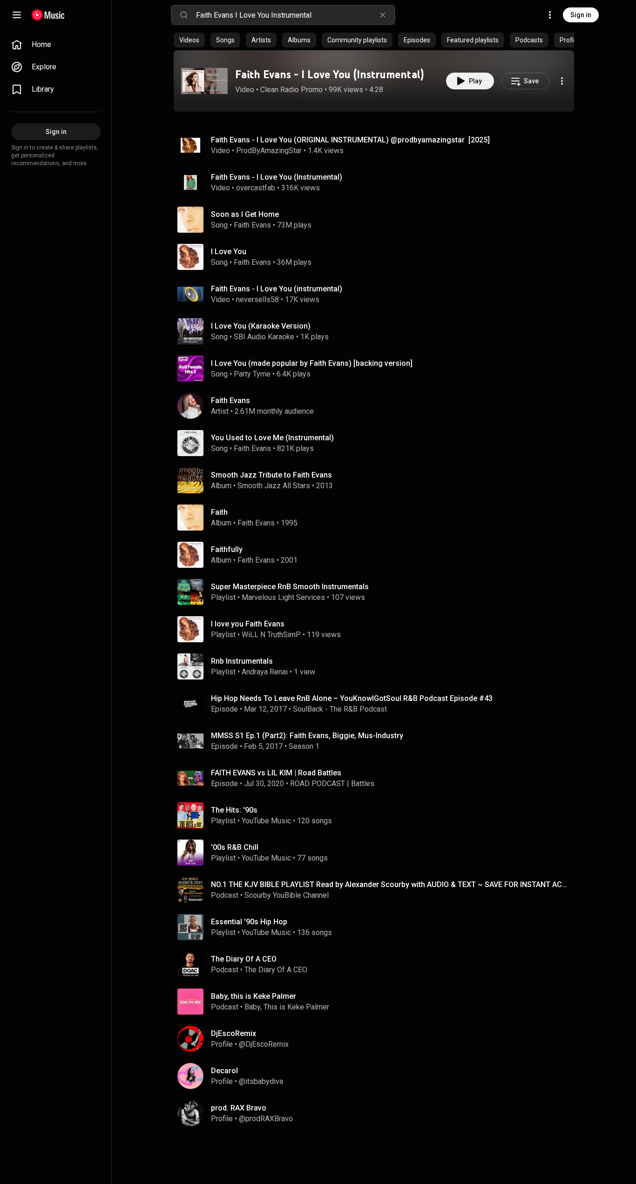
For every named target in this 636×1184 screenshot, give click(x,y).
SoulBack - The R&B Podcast (340, 709)
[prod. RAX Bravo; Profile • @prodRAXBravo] (378, 1113)
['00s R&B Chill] (378, 852)
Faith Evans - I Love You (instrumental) (276, 288)
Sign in (580, 15)
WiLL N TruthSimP (271, 634)
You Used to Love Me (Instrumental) (272, 437)
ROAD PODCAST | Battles (332, 783)
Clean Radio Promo (291, 89)
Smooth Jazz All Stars (273, 485)
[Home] (48, 14)
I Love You (228, 251)
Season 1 (304, 746)
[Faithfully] (378, 554)
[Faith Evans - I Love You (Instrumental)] (204, 81)
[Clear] (382, 14)
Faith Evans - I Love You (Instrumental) (329, 74)
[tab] (189, 40)
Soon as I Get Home (245, 214)
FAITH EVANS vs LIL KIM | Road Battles (276, 772)
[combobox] (295, 15)
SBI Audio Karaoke (264, 336)
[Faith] (378, 517)
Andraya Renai (265, 671)
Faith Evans (252, 225)
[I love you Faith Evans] (378, 629)
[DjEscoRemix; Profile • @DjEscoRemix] (378, 1038)
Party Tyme (252, 374)
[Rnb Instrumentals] (378, 666)
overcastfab (255, 187)
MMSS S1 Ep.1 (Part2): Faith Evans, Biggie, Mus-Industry (307, 735)
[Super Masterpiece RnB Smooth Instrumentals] (378, 592)
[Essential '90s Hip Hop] (378, 927)
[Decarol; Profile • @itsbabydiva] (378, 1076)
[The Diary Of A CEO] (378, 964)
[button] (204, 81)
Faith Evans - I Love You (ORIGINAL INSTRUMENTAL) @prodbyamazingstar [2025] (350, 139)
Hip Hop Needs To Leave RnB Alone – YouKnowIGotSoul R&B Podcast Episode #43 (352, 698)
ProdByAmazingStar (269, 150)
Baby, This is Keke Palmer (286, 1006)
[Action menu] (562, 81)
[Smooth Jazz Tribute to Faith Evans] (378, 480)
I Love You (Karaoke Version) (261, 326)
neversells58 (257, 299)
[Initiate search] (183, 14)
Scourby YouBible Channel (286, 895)
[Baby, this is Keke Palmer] (378, 1001)
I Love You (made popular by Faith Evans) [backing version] (312, 363)
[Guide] (16, 14)
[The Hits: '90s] (378, 815)
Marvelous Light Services (283, 597)
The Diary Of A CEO (275, 969)
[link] (56, 45)
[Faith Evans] (378, 405)
